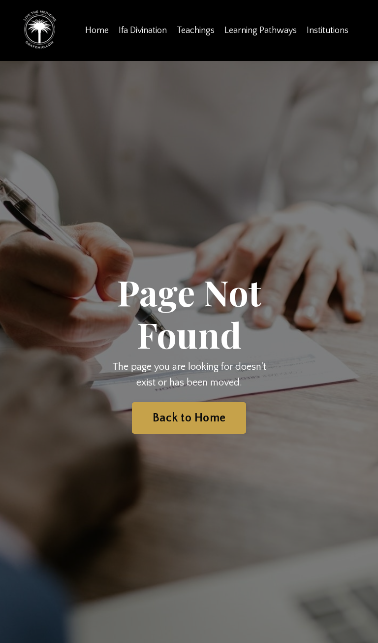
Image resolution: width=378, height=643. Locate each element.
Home (97, 30)
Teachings (196, 30)
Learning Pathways (260, 30)
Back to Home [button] (189, 418)
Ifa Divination (143, 30)
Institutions (327, 30)
